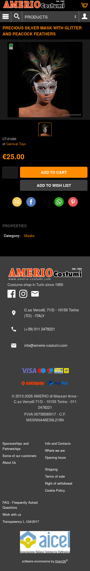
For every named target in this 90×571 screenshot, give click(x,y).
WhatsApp (59, 201)
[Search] (16, 16)
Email (17, 201)
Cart (84, 5)
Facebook (31, 201)
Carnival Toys (16, 143)
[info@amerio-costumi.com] (45, 345)
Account (84, 16)
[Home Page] (45, 274)
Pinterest (73, 201)
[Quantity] (10, 172)
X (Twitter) (45, 203)
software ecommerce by (45, 561)
